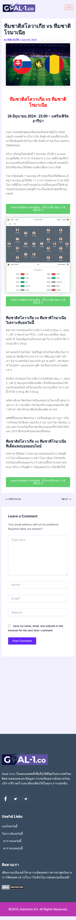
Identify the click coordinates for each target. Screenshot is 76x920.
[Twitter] (15, 799)
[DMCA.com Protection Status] (13, 887)
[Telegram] (25, 799)
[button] (38, 209)
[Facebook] (5, 799)
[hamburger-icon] (69, 7)
